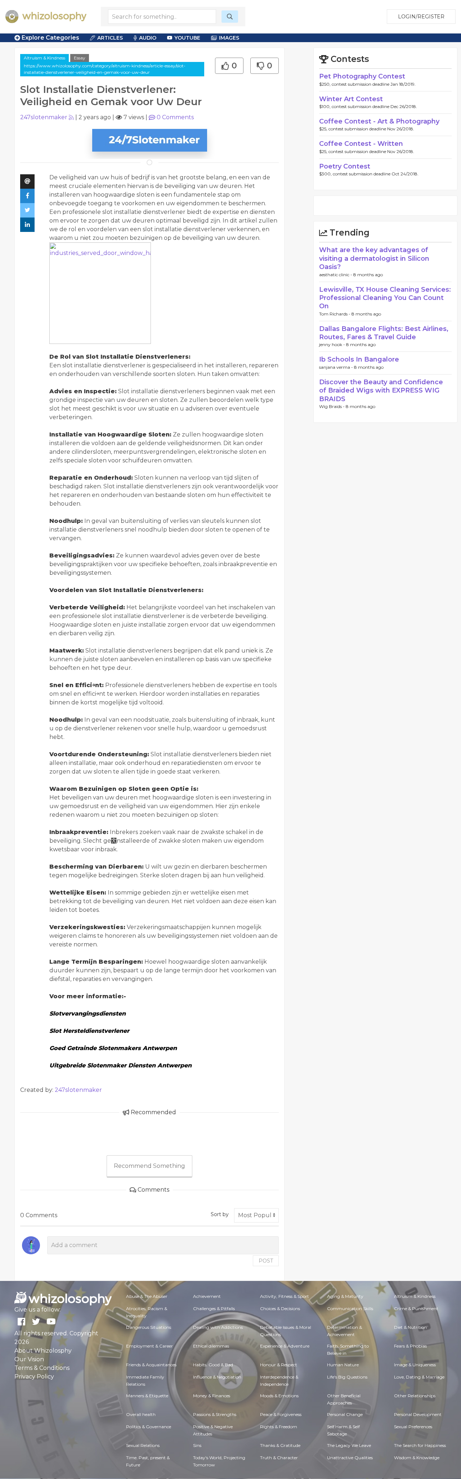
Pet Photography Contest (362, 76)
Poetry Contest (344, 166)
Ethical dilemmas (211, 1346)
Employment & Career (149, 1346)
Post (266, 1261)
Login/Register (421, 16)
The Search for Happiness (420, 1445)
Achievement (207, 1296)
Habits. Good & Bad (213, 1364)
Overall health (141, 1414)
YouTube (187, 38)
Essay (79, 57)
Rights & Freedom (278, 1426)
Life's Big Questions (347, 1377)
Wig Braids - (332, 406)
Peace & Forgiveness (280, 1414)
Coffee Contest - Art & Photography (379, 121)
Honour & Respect (278, 1364)
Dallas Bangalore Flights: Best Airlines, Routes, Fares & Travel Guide (383, 333)
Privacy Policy (34, 1376)
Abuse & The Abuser (146, 1296)
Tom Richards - (335, 314)
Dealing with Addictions (218, 1327)
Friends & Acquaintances (151, 1364)
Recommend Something (149, 1165)
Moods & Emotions (279, 1395)
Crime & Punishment (416, 1308)
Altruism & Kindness (44, 57)
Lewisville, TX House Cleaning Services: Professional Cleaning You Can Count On (385, 298)
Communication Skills (350, 1308)
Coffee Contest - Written (361, 144)
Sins (197, 1445)
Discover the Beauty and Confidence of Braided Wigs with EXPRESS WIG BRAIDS (381, 390)
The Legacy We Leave (349, 1445)
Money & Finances (211, 1395)
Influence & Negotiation (217, 1377)
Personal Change (345, 1414)
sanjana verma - (336, 367)
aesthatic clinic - (336, 274)
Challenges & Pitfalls (214, 1308)
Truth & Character (279, 1457)
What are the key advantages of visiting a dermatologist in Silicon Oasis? (374, 258)
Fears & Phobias (410, 1346)
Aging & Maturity (345, 1296)
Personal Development (418, 1414)
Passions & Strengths (214, 1414)
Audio (147, 38)
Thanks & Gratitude (280, 1445)
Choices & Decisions (280, 1308)
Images (229, 38)
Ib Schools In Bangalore (359, 359)
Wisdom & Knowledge (416, 1457)
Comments (175, 117)
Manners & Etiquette (147, 1395)
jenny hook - (332, 344)
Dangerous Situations (148, 1327)
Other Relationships (414, 1395)
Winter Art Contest (351, 99)
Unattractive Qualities (350, 1457)
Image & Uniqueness (415, 1364)
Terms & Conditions (42, 1367)
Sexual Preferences (413, 1426)
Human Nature (343, 1364)
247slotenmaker (43, 117)
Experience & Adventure (284, 1346)
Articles (110, 38)
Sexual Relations (143, 1445)
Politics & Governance (148, 1426)
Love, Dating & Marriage (419, 1377)
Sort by (220, 1214)
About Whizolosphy (43, 1350)
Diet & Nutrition (410, 1327)
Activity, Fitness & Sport (284, 1296)
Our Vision (29, 1359)
